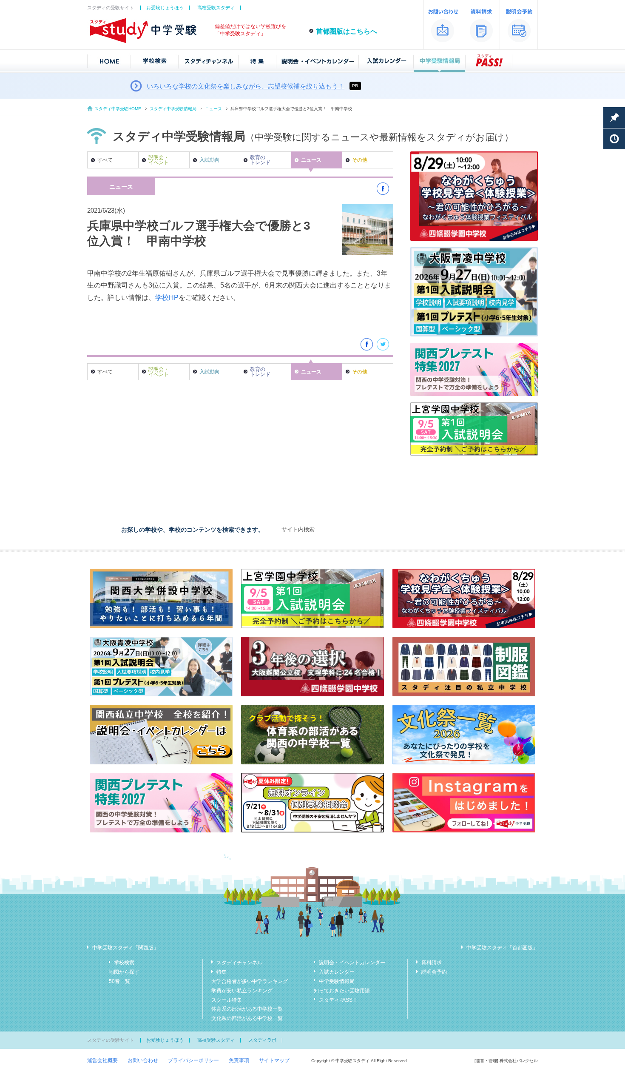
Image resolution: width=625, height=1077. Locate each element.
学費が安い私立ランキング (242, 991)
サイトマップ (274, 1060)
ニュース (213, 108)
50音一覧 (119, 981)
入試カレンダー (337, 972)
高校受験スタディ (216, 7)
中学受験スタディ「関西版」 (125, 948)
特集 (221, 972)
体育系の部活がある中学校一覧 (247, 1009)
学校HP (167, 297)
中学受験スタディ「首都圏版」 (502, 948)
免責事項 (239, 1060)
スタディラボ (262, 1040)
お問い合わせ (143, 1060)
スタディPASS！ (338, 1000)
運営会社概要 (102, 1060)
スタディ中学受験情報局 (173, 108)
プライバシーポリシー (193, 1060)
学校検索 (124, 963)
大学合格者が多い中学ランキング (249, 981)
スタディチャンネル (239, 963)
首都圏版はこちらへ (346, 31)
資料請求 (431, 963)
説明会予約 (434, 972)
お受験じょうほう (165, 7)
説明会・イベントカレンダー (352, 963)
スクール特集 (226, 1000)
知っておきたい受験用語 (342, 991)
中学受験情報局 (337, 981)
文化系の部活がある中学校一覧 (247, 1018)
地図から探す (124, 972)
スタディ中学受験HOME (117, 108)
